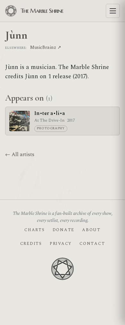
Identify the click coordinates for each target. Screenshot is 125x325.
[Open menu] (113, 11)
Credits (31, 243)
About (91, 230)
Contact (92, 243)
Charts (34, 230)
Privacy (61, 243)
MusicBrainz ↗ (45, 47)
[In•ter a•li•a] (19, 121)
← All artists (19, 154)
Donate (63, 230)
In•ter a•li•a (49, 113)
